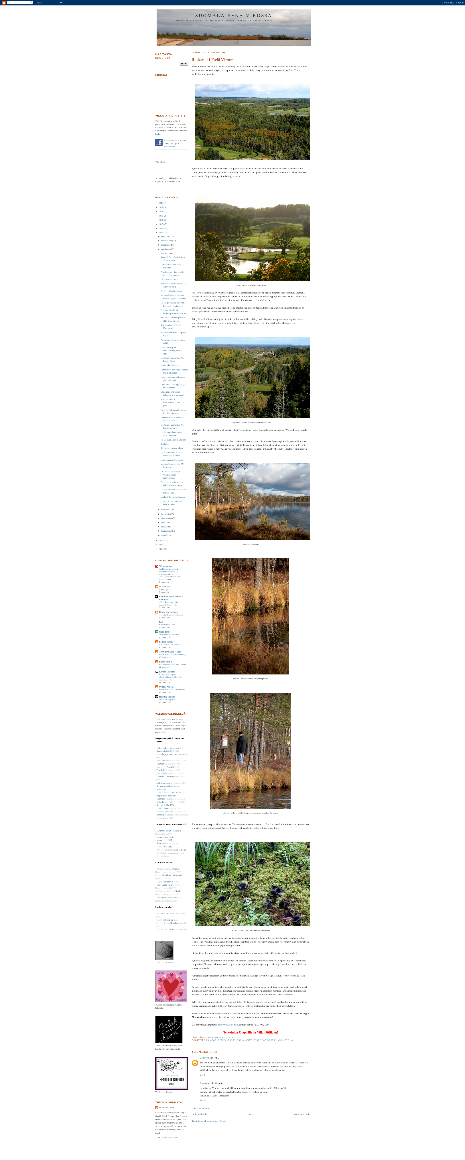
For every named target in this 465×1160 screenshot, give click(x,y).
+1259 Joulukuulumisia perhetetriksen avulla (169, 603)
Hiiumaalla (166, 760)
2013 (161, 224)
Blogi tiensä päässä (167, 624)
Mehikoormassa (163, 783)
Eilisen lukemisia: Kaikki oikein (172, 664)
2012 (161, 228)
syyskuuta (165, 249)
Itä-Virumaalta (177, 792)
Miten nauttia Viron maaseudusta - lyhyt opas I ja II (173, 402)
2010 (161, 540)
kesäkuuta (165, 514)
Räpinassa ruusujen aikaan (172, 448)
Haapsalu (160, 763)
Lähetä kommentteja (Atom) (212, 1120)
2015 (161, 215)
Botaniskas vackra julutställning (172, 654)
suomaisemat (244, 1040)
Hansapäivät (168, 881)
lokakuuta (165, 244)
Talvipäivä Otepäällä (165, 776)
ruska (231, 1040)
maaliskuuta (166, 526)
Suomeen (169, 919)
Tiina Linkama (167, 1107)
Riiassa (173, 929)
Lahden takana (166, 641)
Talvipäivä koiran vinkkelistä (169, 830)
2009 (161, 544)
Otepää (222, 1040)
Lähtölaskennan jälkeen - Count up (171, 598)
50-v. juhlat (167, 846)
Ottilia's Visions (166, 686)
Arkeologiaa (164, 589)
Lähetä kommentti (201, 1108)
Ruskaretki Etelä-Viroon (171, 365)
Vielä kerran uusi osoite (169, 644)
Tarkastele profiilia (166, 1138)
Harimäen (169, 811)
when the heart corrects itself (171, 614)
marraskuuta (166, 240)
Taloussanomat (166, 566)
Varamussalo (165, 586)
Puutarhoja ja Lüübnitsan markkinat (172, 754)
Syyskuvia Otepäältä (165, 751)
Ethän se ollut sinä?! (169, 279)
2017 (161, 211)
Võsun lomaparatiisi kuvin (172, 459)
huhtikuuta (166, 522)
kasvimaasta (173, 853)
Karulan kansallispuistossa (168, 786)
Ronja (183, 849)
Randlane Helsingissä (172, 875)
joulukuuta (166, 236)
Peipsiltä (170, 767)
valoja (165, 818)
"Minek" (177, 891)
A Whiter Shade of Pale (170, 651)
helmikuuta (166, 530)
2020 (161, 202)
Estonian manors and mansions (172, 689)
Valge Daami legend (165, 884)
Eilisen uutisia (165, 661)
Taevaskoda (269, 1040)
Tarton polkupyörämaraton (168, 748)
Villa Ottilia (285, 1040)
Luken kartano (163, 808)
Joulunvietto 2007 (164, 840)
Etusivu (250, 1114)
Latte (176, 849)
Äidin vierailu (162, 843)
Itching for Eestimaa (168, 611)
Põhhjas (175, 868)
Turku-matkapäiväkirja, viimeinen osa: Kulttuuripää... (170, 474)
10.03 (203, 1100)
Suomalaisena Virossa (233, 15)
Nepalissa (174, 923)
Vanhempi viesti (302, 1114)
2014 (161, 220)
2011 (161, 232)
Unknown (204, 1057)
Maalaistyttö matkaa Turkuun (173, 497)
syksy (257, 1040)
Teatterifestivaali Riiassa (167, 897)
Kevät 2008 (161, 789)
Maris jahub (165, 631)
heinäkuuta (166, 509)
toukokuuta (166, 518)
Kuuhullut (165, 444)
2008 (161, 549)
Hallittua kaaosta (167, 696)
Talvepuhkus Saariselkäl (169, 634)
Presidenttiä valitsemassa (171, 291)
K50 (161, 621)
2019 (161, 207)
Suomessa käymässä (165, 913)
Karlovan (160, 814)
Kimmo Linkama (167, 671)
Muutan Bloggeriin (167, 699)
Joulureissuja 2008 (165, 837)
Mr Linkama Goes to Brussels (173, 439)
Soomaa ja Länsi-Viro (166, 805)
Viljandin (160, 802)
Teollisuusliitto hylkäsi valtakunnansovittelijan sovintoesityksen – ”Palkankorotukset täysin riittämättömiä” (169, 574)
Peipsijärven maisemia (166, 795)
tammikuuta (166, 535)
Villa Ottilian (198, 292)
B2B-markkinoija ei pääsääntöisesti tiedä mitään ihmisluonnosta (170, 677)
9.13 (202, 1075)
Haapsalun (161, 798)
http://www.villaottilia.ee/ (229, 1024)
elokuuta (165, 253)
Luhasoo (211, 1040)
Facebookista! (169, 146)
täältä (158, 133)
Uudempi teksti (199, 1114)
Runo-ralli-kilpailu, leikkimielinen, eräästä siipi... (171, 350)
